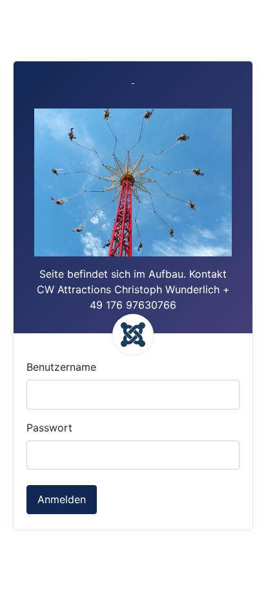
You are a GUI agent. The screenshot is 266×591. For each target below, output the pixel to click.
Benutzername (61, 366)
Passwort (49, 427)
